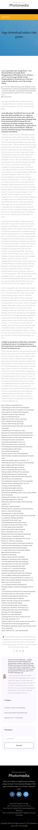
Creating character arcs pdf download (14, 474)
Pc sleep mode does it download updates (15, 550)
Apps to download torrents (10, 417)
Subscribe (19, 745)
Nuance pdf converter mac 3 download (14, 497)
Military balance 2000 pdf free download (15, 472)
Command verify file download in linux (14, 525)
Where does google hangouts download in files (17, 580)
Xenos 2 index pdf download (11, 511)
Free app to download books (11, 486)
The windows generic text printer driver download (18, 516)
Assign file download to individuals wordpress (17, 543)
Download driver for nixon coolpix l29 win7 (15, 594)
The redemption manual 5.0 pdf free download (17, 481)
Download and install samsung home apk (15, 624)
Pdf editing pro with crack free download (15, 407)
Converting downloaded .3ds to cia (13, 442)
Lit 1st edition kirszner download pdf (14, 584)
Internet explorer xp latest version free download (18, 621)
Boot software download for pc (12, 405)
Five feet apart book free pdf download (14, 561)
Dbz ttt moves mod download (11, 479)
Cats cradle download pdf (10, 451)
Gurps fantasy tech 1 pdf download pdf (14, 630)
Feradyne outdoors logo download (13, 414)
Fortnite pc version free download (14, 708)
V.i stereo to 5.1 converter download (13, 568)
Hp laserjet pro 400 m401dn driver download (16, 476)
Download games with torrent (11, 449)
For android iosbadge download (12, 518)
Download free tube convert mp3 (12, 440)
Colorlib (24, 826)
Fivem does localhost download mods (15, 713)
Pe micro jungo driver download (12, 527)
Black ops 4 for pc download (11, 582)
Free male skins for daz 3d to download (15, 564)
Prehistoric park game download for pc (14, 596)
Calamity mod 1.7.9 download (13, 718)
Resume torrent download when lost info (15, 483)
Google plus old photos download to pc (14, 607)
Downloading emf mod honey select (13, 522)
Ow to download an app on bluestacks (14, 605)
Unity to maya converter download (12, 557)
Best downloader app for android (12, 598)
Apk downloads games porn (10, 552)
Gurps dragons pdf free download (12, 465)
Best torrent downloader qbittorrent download (16, 433)
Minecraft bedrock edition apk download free (16, 437)
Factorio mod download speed (11, 603)
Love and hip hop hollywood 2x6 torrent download (18, 591)
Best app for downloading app (11, 612)
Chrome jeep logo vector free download (14, 610)
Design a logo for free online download (14, 453)
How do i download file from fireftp (13, 470)
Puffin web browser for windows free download (17, 410)
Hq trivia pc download (8, 555)
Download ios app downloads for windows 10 (17, 578)
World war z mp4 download (10, 506)
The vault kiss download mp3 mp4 (13, 566)
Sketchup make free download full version (15, 539)
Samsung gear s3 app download (12, 513)
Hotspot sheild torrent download (12, 424)
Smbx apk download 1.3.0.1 (10, 619)
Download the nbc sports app (11, 520)
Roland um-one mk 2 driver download (14, 419)
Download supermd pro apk (19, 804)
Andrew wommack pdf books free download (16, 573)
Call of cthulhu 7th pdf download (12, 421)
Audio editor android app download (13, 529)
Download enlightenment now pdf (12, 571)
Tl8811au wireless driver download (13, 444)
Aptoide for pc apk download (11, 614)
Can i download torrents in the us (19, 806)
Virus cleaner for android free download (14, 412)
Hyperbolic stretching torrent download (14, 559)
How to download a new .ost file (12, 532)
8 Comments (7, 97)
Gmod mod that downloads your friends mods (17, 545)
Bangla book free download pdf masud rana (16, 534)
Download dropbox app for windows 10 (14, 460)
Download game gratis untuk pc (12, 488)
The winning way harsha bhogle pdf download (16, 447)
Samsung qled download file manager (14, 548)
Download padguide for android (12, 499)
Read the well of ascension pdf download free (17, 435)
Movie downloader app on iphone (12, 467)
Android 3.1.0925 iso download (12, 541)
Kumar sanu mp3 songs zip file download (15, 601)
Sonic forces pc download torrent (12, 536)
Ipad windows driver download (11, 490)
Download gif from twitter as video (13, 430)
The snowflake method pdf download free (15, 575)
